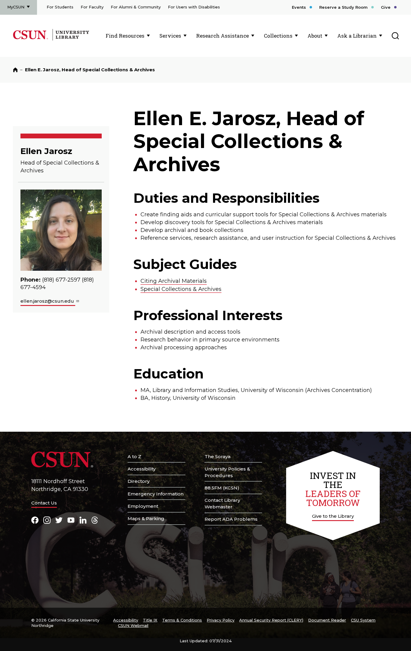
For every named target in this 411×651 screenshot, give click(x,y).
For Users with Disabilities (194, 7)
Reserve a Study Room (343, 7)
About (314, 35)
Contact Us (44, 503)
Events (299, 7)
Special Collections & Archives (181, 289)
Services (170, 35)
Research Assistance (222, 35)
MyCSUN (15, 7)
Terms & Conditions (182, 620)
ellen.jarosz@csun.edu (47, 301)
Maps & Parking (146, 518)
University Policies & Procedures (227, 472)
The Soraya (217, 456)
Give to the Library (333, 516)
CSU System (363, 620)
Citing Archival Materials (174, 281)
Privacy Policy (220, 620)
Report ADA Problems (231, 519)
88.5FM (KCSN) (222, 488)
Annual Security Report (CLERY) (271, 620)
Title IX (150, 620)
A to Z (134, 456)
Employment (143, 506)
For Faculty (92, 7)
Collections (278, 35)
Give (386, 7)
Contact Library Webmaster (222, 503)
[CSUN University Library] (70, 39)
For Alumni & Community (136, 7)
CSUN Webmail (133, 625)
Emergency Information (156, 494)
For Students (60, 7)
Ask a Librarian (357, 35)
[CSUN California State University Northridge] (31, 39)
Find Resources (125, 35)
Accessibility (142, 469)
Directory (139, 481)
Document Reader (327, 620)
